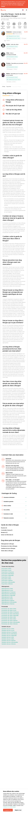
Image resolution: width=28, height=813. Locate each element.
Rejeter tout (18, 810)
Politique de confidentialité (9, 807)
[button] (14, 497)
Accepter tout (8, 810)
